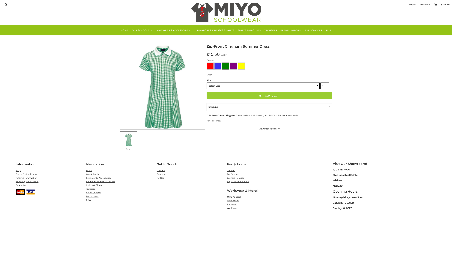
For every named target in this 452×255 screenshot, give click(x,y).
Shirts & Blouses (95, 185)
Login (412, 4)
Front (128, 149)
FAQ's (18, 170)
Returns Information (26, 178)
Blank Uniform (93, 192)
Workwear (232, 208)
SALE (88, 200)
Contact (161, 170)
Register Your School (238, 181)
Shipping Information (27, 181)
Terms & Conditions (26, 174)
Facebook (162, 174)
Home (89, 170)
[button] (5, 4)
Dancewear (233, 200)
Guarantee (21, 185)
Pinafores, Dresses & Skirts (100, 181)
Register (425, 4)
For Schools (92, 196)
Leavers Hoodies (235, 178)
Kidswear (232, 204)
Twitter (160, 178)
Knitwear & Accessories (98, 178)
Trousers (90, 189)
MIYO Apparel (234, 197)
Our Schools (92, 174)
